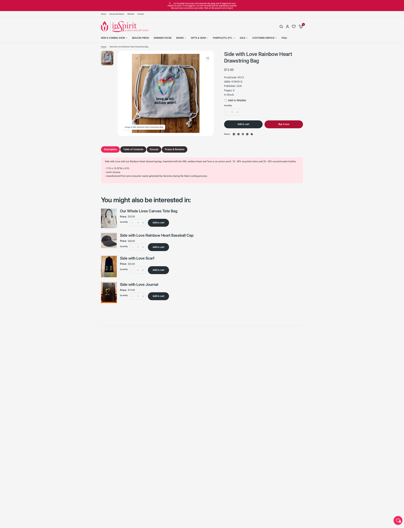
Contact (140, 14)
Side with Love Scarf (137, 258)
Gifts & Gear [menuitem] (198, 37)
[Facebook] (234, 134)
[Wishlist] (294, 26)
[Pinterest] (243, 134)
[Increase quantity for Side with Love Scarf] (143, 270)
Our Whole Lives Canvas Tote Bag (148, 211)
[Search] (281, 26)
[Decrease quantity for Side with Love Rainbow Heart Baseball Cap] (132, 247)
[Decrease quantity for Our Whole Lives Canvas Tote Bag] (132, 222)
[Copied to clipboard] (252, 134)
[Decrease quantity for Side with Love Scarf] (132, 270)
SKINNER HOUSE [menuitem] (163, 37)
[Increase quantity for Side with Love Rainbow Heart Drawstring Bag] (237, 112)
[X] (238, 134)
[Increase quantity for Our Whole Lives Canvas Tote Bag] (143, 222)
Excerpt (154, 149)
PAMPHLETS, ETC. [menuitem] (223, 37)
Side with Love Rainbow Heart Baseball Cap (156, 235)
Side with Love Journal (139, 284)
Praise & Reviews (174, 149)
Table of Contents (133, 149)
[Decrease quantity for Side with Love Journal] (132, 296)
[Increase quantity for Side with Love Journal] (143, 296)
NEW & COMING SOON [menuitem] (113, 37)
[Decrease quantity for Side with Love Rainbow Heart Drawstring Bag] (226, 112)
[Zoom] (207, 58)
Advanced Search (116, 14)
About (103, 14)
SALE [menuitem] (242, 37)
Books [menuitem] (180, 37)
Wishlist (130, 14)
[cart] (300, 26)
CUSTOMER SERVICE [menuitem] (263, 37)
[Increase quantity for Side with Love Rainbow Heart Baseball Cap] (143, 247)
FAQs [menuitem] (284, 37)
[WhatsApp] (247, 134)
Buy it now (283, 124)
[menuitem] (104, 14)
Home (103, 47)
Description (110, 149)
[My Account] (287, 26)
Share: (227, 134)
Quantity (228, 105)
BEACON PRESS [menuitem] (140, 37)
